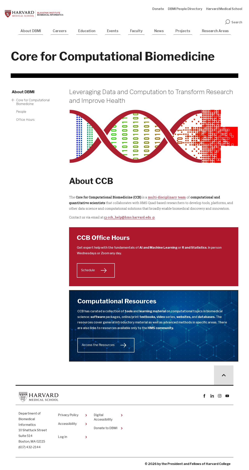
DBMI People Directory (185, 9)
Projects (182, 31)
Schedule (88, 270)
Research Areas (215, 31)
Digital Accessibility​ (103, 417)
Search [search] (236, 22)
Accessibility (67, 424)
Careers (60, 31)
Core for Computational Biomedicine (33, 102)
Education (86, 31)
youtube (227, 396)
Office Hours (25, 119)
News (159, 31)
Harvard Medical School (224, 9)
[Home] (34, 14)
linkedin (212, 396)
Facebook (204, 396)
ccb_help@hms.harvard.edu (129, 217)
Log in (62, 437)
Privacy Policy (68, 415)
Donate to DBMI (105, 428)
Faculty (136, 31)
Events (112, 31)
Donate (158, 9)
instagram (219, 396)
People (21, 112)
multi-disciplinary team (167, 197)
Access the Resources (98, 345)
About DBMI (30, 31)
